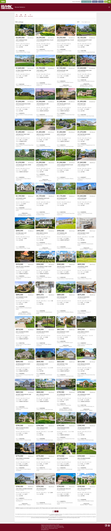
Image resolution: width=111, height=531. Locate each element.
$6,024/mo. (30, 361)
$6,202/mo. (92, 294)
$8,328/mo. (72, 196)
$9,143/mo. (72, 162)
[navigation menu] (109, 1)
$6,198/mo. (30, 329)
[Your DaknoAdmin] (3, 1)
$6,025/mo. (92, 329)
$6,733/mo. (51, 264)
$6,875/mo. (30, 264)
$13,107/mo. (30, 68)
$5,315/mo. (72, 486)
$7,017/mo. (72, 230)
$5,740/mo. (30, 392)
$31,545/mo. (30, 37)
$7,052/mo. (51, 230)
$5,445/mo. (30, 486)
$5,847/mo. (72, 361)
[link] (16, 15)
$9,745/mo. (30, 162)
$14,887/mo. (92, 37)
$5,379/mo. (51, 486)
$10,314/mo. (51, 132)
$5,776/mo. (92, 361)
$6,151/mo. (51, 329)
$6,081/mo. (72, 329)
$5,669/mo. (72, 392)
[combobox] (88, 22)
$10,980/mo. (71, 101)
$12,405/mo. (51, 68)
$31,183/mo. (51, 37)
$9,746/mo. (92, 132)
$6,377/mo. (92, 264)
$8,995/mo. (92, 162)
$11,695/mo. (92, 68)
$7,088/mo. (30, 230)
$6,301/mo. (72, 294)
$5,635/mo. (72, 425)
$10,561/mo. (30, 132)
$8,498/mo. (51, 196)
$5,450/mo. (92, 456)
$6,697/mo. (72, 264)
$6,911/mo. (92, 230)
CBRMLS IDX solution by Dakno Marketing (55, 519)
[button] (21, 15)
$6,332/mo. (51, 294)
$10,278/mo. (71, 132)
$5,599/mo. (92, 425)
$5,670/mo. (51, 392)
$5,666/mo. (51, 425)
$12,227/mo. (71, 68)
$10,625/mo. (92, 101)
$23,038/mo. (71, 37)
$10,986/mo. (51, 101)
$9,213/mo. (51, 162)
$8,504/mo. (30, 196)
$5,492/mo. (30, 456)
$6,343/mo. (30, 294)
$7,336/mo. (92, 196)
